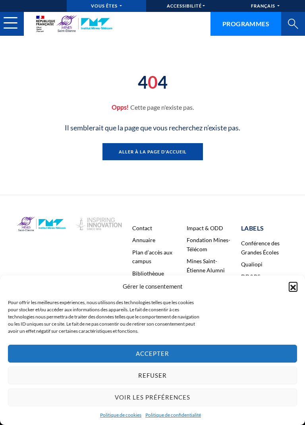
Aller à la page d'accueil (153, 151)
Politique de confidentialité (173, 415)
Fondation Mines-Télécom (208, 244)
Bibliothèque (148, 273)
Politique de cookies (120, 415)
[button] (293, 286)
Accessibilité (184, 5)
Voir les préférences (152, 397)
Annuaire (143, 240)
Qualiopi (252, 264)
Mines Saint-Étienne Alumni (206, 265)
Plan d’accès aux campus (152, 256)
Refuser (152, 375)
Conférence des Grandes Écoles (260, 247)
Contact (142, 228)
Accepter (152, 353)
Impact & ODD (205, 228)
